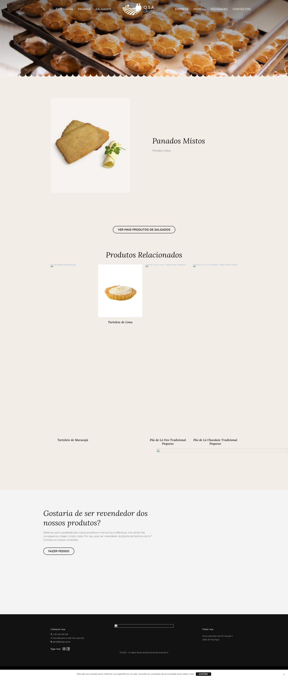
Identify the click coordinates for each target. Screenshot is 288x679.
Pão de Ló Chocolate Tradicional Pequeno (215, 442)
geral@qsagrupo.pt (61, 641)
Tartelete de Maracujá (73, 440)
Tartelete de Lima (120, 322)
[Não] (284, 674)
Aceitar (203, 674)
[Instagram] (64, 648)
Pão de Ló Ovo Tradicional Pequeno (168, 442)
